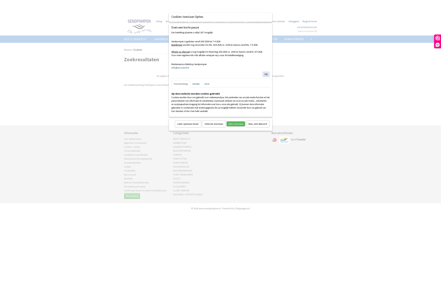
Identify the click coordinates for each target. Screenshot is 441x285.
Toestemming (181, 83)
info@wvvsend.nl (180, 67)
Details (196, 83)
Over (207, 83)
